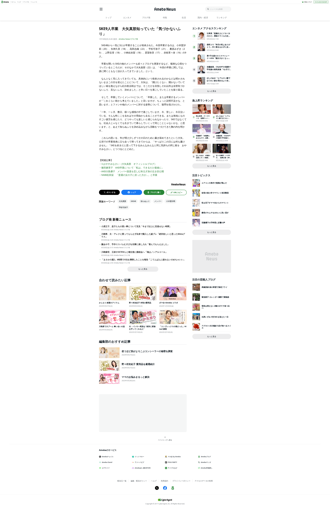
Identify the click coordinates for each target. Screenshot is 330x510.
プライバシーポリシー (181, 481)
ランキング (221, 17)
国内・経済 (203, 17)
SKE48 (133, 201)
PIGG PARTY (172, 462)
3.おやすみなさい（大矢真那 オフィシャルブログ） (129, 163)
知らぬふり (145, 201)
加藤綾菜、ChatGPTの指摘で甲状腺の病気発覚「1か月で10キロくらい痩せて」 (219, 69)
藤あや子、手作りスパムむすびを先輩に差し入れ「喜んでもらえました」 (135, 244)
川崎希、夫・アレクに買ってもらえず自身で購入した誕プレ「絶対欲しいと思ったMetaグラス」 (143, 235)
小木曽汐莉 (170, 201)
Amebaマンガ (206, 462)
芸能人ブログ (308, 2)
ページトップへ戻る (165, 440)
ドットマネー (139, 457)
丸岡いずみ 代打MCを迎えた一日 (215, 317)
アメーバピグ (139, 462)
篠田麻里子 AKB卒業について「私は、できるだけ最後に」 (132, 167)
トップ (108, 17)
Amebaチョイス (107, 457)
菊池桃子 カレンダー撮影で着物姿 (215, 297)
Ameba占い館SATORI (143, 468)
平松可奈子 (123, 207)
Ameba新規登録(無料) (321, 2)
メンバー (158, 201)
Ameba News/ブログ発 (128, 39)
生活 (184, 17)
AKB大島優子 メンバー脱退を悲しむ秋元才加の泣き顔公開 (132, 171)
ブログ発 (146, 17)
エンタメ (127, 17)
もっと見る (142, 269)
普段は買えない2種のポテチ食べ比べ (216, 307)
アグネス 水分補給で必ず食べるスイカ (216, 326)
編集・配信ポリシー (139, 481)
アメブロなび (172, 468)
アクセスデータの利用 (204, 481)
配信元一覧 (121, 481)
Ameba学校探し (206, 468)
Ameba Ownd (107, 462)
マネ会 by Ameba (174, 457)
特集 (165, 17)
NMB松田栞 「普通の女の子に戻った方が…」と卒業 (129, 174)
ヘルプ (154, 481)
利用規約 (164, 481)
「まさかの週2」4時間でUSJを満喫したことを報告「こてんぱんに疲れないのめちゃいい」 (143, 259)
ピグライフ (106, 468)
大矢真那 (122, 201)
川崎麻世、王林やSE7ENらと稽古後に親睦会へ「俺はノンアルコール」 (134, 252)
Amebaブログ (206, 457)
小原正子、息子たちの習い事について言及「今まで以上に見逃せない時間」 (136, 226)
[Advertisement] (122, 413)
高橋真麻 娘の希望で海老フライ (214, 287)
